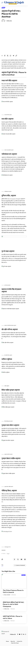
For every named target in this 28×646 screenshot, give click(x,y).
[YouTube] (20, 634)
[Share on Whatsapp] (10, 55)
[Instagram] (22, 634)
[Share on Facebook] (4, 55)
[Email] (21, 559)
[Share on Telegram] (13, 55)
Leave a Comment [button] (20, 565)
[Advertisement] (14, 38)
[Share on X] (7, 55)
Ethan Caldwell (7, 594)
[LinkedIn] (23, 634)
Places (3, 7)
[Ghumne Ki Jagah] (14, 2)
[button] (3, 2)
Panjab (8, 553)
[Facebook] (17, 634)
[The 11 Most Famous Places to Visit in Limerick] (14, 581)
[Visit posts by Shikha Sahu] (3, 20)
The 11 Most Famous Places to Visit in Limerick (13, 591)
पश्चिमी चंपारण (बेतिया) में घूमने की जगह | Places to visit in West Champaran (13, 604)
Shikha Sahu (9, 20)
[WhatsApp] (25, 634)
